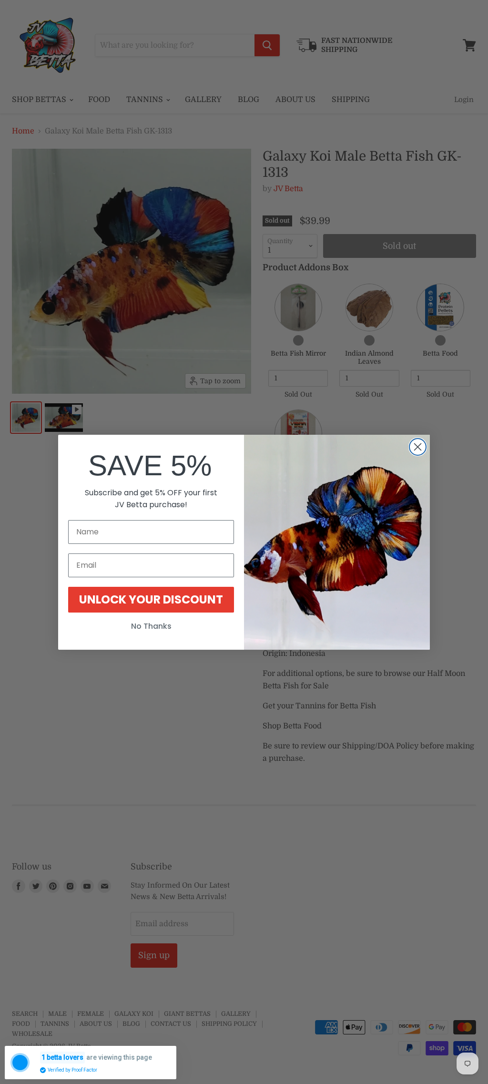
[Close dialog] (417, 447)
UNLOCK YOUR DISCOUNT (151, 599)
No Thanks (151, 626)
